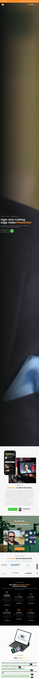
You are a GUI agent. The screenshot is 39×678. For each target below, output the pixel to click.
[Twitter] (3, 1)
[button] (3, 537)
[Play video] (11, 230)
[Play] (11, 537)
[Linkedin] (6, 1)
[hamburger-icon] (3, 5)
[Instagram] (1, 1)
